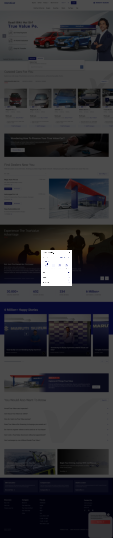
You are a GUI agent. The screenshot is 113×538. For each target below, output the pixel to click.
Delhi (44, 272)
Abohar (45, 275)
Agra (44, 280)
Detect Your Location (65, 257)
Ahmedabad (46, 282)
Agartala (45, 277)
